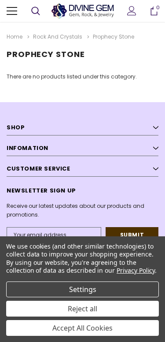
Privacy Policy (136, 270)
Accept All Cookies (82, 328)
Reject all (82, 309)
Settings (82, 289)
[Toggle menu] (12, 11)
